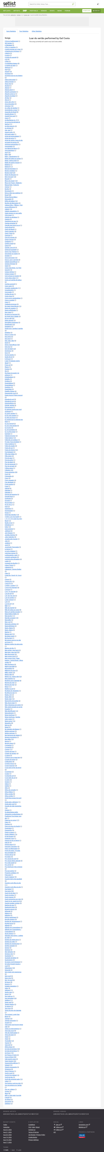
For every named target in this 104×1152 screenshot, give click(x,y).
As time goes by (10, 126)
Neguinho (8, 723)
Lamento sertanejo (11, 557)
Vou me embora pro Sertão (13, 1085)
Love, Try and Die (10, 591)
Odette (7, 786)
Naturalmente (9, 713)
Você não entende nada (12, 1079)
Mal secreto (8, 616)
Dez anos (8, 338)
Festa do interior (10, 450)
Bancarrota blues (10, 168)
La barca (7, 549)
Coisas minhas (9, 272)
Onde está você (9, 804)
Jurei (6, 545)
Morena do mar (9, 682)
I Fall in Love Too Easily (12, 517)
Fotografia (8, 476)
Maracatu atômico (10, 624)
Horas (7, 512)
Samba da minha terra (12, 939)
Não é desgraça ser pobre (13, 705)
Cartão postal (9, 243)
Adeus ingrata (9, 81)
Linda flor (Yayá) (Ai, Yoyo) (13, 575)
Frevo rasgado (9, 480)
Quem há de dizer (10, 893)
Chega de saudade (10, 249)
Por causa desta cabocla (12, 861)
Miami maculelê (10, 666)
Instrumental (9, 529)
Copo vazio (8, 286)
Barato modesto (10, 170)
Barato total (8, 173)
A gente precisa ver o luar (13, 49)
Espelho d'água (9, 391)
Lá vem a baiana (10, 551)
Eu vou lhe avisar (10, 432)
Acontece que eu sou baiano (13, 75)
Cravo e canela (9, 300)
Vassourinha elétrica (11, 1063)
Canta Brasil (8, 227)
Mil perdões (8, 668)
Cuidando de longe (10, 304)
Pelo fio (7, 842)
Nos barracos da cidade (12, 735)
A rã (6, 59)
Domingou (8, 351)
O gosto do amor (10, 759)
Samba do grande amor (12, 943)
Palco (6, 822)
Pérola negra (9, 844)
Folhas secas (9, 468)
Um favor (8, 1053)
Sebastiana (8, 968)
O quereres (8, 771)
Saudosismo (9, 960)
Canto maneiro (9, 231)
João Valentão (9, 537)
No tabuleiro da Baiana (12, 729)
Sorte (6, 994)
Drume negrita (9, 355)
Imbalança (8, 525)
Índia (6, 527)
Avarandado (9, 146)
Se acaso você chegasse (12, 962)
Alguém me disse (10, 96)
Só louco (7, 982)
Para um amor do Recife (12, 826)
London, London (10, 585)
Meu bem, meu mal (11, 652)
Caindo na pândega (11, 217)
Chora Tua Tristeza (11, 251)
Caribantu (8, 241)
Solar (6, 988)
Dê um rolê (8, 318)
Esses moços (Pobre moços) (14, 395)
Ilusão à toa (8, 523)
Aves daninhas (9, 150)
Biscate (7, 179)
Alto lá (7, 100)
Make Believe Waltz (11, 614)
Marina (7, 632)
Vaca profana (9, 1057)
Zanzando (8, 1101)
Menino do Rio (9, 648)
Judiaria (7, 543)
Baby (6, 154)
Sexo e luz (8, 978)
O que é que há (9, 765)
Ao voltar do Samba (11, 108)
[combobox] (52, 4)
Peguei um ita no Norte (12, 840)
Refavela (7, 911)
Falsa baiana (9, 438)
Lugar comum (9, 599)
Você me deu (9, 1077)
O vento (7, 780)
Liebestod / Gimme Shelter (13, 569)
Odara (7, 784)
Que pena (8, 891)
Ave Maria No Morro (11, 148)
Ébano (7, 367)
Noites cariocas (10, 731)
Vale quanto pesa (10, 1059)
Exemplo (7, 434)
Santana (7, 950)
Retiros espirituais (10, 917)
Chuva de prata (9, 258)
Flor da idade (9, 462)
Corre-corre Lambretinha (12, 298)
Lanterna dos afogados (12, 559)
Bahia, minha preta (11, 160)
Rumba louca (9, 923)
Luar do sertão (9, 597)
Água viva (8, 83)
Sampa (7, 948)
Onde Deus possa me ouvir (13, 798)
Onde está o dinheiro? (11, 802)
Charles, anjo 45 (10, 247)
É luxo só (7, 365)
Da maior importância (11, 306)
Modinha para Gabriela (12, 680)
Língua (7, 579)
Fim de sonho (9, 460)
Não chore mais (10, 703)
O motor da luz (9, 763)
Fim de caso (8, 458)
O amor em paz (9, 751)
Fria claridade (9, 482)
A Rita (7, 61)
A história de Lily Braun (12, 51)
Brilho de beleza (10, 201)
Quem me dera (9, 895)
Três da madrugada (11, 1033)
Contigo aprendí (10, 284)
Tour (23, 31)
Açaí (6, 69)
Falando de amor (10, 436)
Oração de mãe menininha (13, 806)
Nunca (7, 741)
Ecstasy (7, 369)
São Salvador (9, 952)
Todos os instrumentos (12, 1028)
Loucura (7, 589)
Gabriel (7, 488)
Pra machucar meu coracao (13, 867)
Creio (6, 302)
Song (11, 31)
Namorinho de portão (11, 701)
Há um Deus (8, 502)
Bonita (7, 189)
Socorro (7, 984)
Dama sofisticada (10, 310)
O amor (7, 749)
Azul (6, 152)
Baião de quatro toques (12, 162)
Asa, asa (7, 130)
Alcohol (7, 86)
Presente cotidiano (11, 873)
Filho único (8, 456)
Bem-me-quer (9, 177)
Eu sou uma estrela (11, 425)
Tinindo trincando (10, 1020)
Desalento (8, 326)
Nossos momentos (11, 737)
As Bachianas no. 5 (11, 120)
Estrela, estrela (9, 405)
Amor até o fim (9, 102)
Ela (6, 371)
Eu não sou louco (10, 417)
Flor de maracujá (10, 464)
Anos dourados (9, 104)
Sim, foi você (9, 980)
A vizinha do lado (10, 65)
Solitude (7, 990)
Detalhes (7, 332)
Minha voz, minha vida (12, 676)
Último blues (8, 1047)
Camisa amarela (10, 223)
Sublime (7, 1000)
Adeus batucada (10, 79)
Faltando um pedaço (11, 440)
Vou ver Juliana (10, 1089)
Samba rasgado (10, 946)
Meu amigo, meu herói (12, 650)
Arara (6, 118)
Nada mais (8, 699)
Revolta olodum (10, 919)
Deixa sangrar (9, 320)
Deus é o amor (9, 334)
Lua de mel (8, 593)
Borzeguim (8, 191)
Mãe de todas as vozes (12, 610)
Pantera (7, 824)
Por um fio (8, 865)
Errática (7, 381)
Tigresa (7, 1018)
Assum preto (9, 132)
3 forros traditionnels (11, 41)
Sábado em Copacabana (12, 927)
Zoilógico (7, 1103)
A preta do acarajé (10, 57)
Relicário (7, 915)
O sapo (7, 774)
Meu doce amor (10, 654)
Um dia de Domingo (11, 1051)
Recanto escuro (10, 909)
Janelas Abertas (10, 535)
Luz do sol (8, 604)
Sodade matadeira (10, 986)
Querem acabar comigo (12, 903)
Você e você (8, 1073)
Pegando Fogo (9, 838)
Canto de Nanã (9, 229)
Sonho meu (8, 992)
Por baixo (8, 856)
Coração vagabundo (11, 288)
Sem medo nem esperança (13, 972)
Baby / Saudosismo (11, 156)
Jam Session (9, 533)
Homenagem (9, 510)
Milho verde (8, 672)
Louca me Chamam (11, 587)
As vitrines (8, 128)
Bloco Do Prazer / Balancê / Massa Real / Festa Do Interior (13, 185)
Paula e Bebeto (9, 834)
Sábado (7, 925)
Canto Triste (8, 233)
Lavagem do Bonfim (11, 563)
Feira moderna (9, 444)
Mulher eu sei (9, 689)
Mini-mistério (9, 678)
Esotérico (8, 387)
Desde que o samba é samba (14, 328)
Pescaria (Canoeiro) (11, 846)
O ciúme (7, 755)
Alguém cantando (10, 92)
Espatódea (8, 389)
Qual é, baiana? (9, 877)
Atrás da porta (9, 138)
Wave (6, 1093)
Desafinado (8, 324)
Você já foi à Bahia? (11, 1075)
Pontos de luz (9, 854)
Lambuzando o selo (11, 555)
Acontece (8, 73)
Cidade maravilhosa (11, 262)
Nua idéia (8, 739)
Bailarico (7, 164)
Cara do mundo (10, 237)
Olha (6, 788)
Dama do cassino (10, 308)
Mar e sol (7, 622)
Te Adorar (8, 1006)
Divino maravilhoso (11, 345)
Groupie (7, 500)
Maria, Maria (9, 628)
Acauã (7, 71)
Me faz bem (8, 638)
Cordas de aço (9, 294)
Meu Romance (9, 664)
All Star (7, 98)
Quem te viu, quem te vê (12, 901)
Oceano (7, 782)
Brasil (6, 195)
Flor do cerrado (9, 466)
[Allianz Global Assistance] (82, 1135)
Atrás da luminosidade (12, 136)
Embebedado (9, 377)
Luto (6, 602)
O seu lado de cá (10, 778)
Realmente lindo (10, 907)
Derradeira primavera (11, 322)
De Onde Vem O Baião (11, 316)
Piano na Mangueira (11, 848)
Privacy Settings (33, 1140)
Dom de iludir (9, 349)
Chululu (7, 255)
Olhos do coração (10, 790)
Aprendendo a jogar (11, 110)
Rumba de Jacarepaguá (12, 921)
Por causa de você (10, 858)
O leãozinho (8, 761)
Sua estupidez (9, 998)
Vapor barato (9, 1061)
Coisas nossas (9, 274)
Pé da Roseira (9, 836)
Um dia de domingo (11, 1049)
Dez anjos (8, 336)
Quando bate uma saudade (13, 879)
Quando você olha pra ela (13, 883)
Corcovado (8, 292)
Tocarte (7, 1022)
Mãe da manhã (9, 608)
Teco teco (8, 1008)
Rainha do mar (9, 905)
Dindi (6, 342)
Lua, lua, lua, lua (10, 595)
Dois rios (7, 347)
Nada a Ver (8, 695)
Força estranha (9, 472)
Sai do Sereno (9, 933)
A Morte (7, 53)
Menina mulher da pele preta (14, 644)
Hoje (6, 506)
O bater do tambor (10, 753)
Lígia (6, 573)
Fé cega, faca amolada (12, 442)
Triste (6, 1037)
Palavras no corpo (10, 820)
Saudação (8, 956)
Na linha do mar (10, 693)
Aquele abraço (9, 114)
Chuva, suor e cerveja (11, 260)
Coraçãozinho (9, 290)
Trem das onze (9, 1030)
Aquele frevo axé (10, 116)
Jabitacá (7, 531)
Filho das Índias (10, 454)
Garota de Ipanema (11, 494)
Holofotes (8, 508)
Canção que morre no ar (12, 225)
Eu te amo (8, 427)
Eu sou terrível (9, 423)
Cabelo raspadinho (11, 211)
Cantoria (7, 235)
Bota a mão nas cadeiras (12, 193)
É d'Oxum (8, 359)
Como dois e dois (10, 278)
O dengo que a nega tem (12, 757)
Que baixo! (8, 889)
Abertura (7, 67)
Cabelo (7, 209)
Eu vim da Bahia (10, 430)
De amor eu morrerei (11, 314)
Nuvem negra (9, 743)
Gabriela (7, 490)
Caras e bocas (9, 239)
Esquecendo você (10, 393)
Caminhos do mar (10, 221)
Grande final (8, 496)
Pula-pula (8, 875)
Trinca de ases (9, 1035)
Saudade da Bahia (10, 958)
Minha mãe (8, 674)
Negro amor (8, 721)
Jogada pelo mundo (11, 539)
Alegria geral (9, 90)
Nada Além (8, 697)
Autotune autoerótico (11, 144)
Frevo (6, 478)
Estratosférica (9, 403)
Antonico (7, 106)
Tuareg (7, 1043)
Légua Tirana (9, 565)
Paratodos (8, 828)
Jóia (6, 541)
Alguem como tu (10, 94)
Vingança (8, 1069)
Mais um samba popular (12, 612)
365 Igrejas (8, 43)
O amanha (8, 745)
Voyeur (7, 1091)
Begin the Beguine (10, 175)
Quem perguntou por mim (13, 899)
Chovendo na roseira (11, 253)
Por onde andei (9, 863)
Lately (7, 561)
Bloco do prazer (10, 181)
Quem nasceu (9, 897)
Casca (7, 245)
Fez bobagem (9, 452)
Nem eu (7, 725)
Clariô (6, 266)
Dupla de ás (8, 357)
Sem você (8, 976)
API (55, 1132)
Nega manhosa (9, 715)
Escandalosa (9, 383)
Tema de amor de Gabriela (13, 1010)
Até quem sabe (9, 134)
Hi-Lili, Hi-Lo (8, 504)
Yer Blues (8, 1099)
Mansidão (8, 620)
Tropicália (8, 1041)
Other (37, 31)
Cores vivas (8, 296)
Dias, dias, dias (9, 340)
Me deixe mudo (9, 636)
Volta (6, 1081)
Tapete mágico (9, 1004)
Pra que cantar (9, 871)
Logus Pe (8, 583)
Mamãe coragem (10, 618)
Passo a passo (9, 832)
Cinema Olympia (10, 264)
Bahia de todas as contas (13, 158)
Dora (6, 353)
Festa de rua (9, 448)
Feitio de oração (10, 446)
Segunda (7, 970)
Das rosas (8, 312)
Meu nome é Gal (10, 656)
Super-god (8, 1002)
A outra (7, 55)
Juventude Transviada (12, 547)
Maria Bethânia (9, 626)
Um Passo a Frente (11, 1055)
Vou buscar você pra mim (13, 1083)
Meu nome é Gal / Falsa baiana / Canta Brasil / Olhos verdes (14, 660)
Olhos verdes (9, 794)
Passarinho (8, 830)
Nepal (6, 727)
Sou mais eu (8, 996)
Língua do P (8, 581)
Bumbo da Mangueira (11, 203)
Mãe (6, 606)
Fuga (6, 486)
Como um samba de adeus (13, 280)
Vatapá (7, 1065)
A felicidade (8, 45)
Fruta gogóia (9, 484)
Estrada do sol (9, 399)
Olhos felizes (9, 792)
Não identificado (10, 711)
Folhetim (7, 470)
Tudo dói (7, 1045)
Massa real (8, 634)
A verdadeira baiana (11, 63)
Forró (6, 474)
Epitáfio (7, 379)
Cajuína (7, 219)
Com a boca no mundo (12, 276)
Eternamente (9, 407)
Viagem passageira (11, 1067)
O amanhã (8, 747)
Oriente (7, 810)
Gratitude (8, 498)
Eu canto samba (10, 413)
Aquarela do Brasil (10, 112)
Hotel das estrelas (10, 514)
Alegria (7, 88)
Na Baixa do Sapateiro (12, 691)
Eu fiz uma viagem (10, 415)
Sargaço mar (9, 954)
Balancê (7, 166)
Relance (7, 913)
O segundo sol (9, 776)
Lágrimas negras (10, 553)
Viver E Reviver (9, 1071)
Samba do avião (10, 941)
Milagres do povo (10, 670)
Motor (7, 686)
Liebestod (8, 567)
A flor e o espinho (10, 47)
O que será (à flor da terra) (13, 767)
